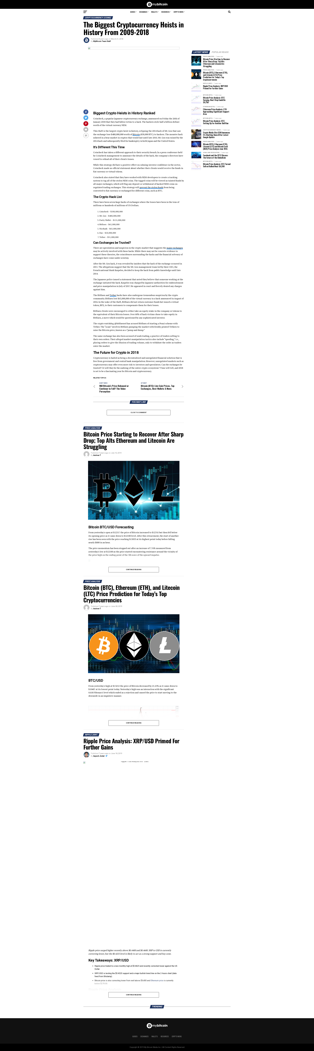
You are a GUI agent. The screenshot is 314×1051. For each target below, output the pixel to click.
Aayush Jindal (99, 756)
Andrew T (97, 455)
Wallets (154, 12)
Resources (165, 12)
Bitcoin (136, 134)
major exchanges (175, 247)
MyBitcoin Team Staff (102, 41)
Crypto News (178, 12)
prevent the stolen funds (151, 187)
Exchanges (143, 12)
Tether (113, 295)
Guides (132, 12)
